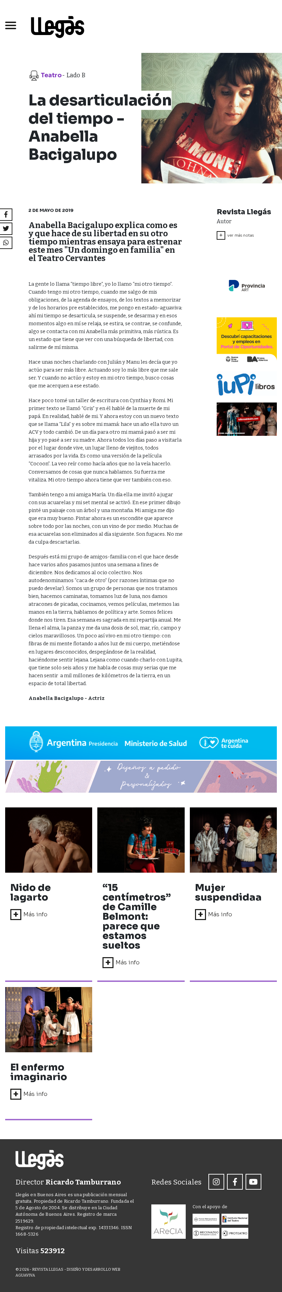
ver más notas (236, 235)
